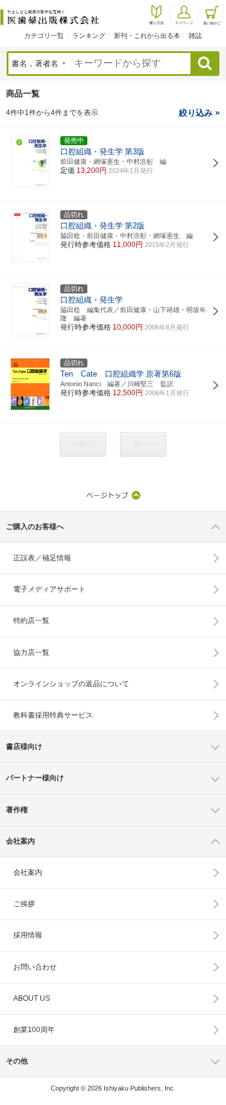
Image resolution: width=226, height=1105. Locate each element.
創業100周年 (34, 1029)
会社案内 (27, 872)
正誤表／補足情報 (42, 558)
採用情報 (27, 935)
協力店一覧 (31, 652)
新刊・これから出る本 (147, 35)
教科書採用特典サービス (53, 715)
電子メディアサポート (49, 589)
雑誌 (195, 35)
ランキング (88, 35)
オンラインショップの (71, 684)
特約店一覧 (31, 620)
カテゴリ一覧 (44, 35)
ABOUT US (31, 998)
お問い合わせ (35, 967)
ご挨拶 (24, 904)
